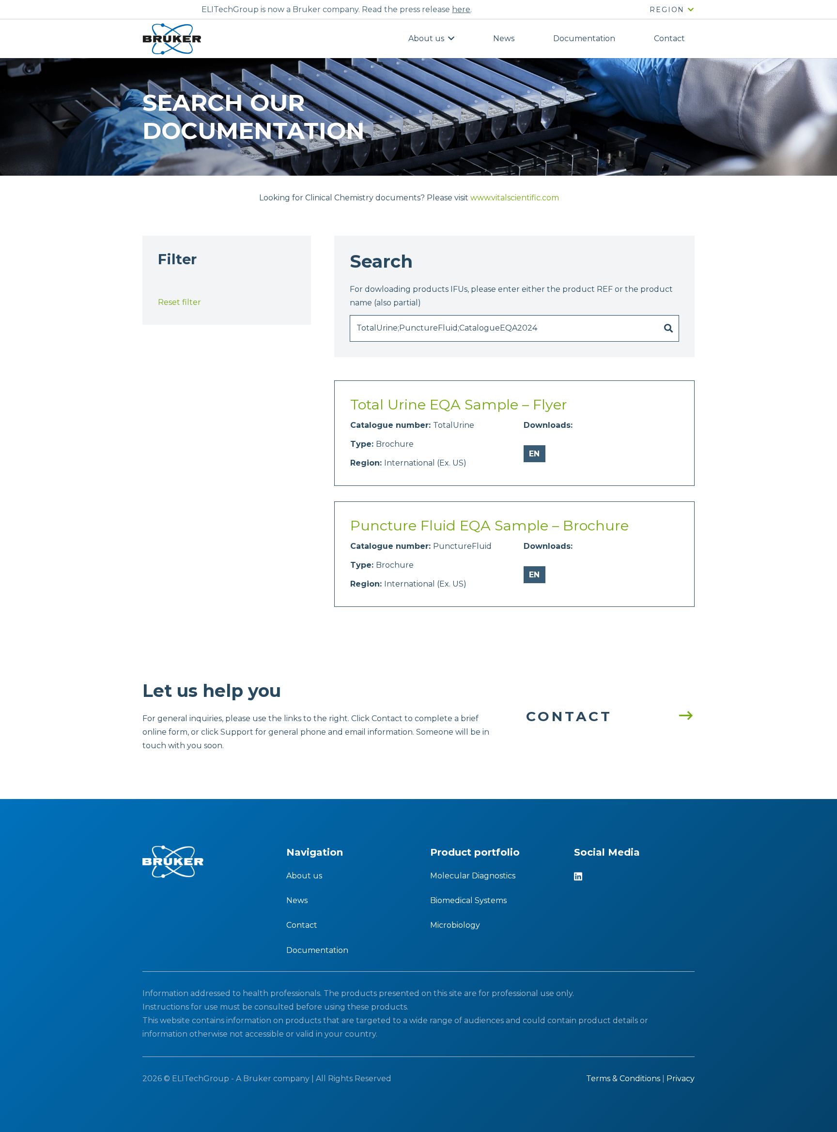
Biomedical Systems (468, 900)
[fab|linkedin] (578, 877)
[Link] (171, 39)
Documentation (317, 950)
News (297, 900)
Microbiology (455, 925)
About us (304, 875)
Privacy (680, 1078)
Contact (301, 925)
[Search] (668, 328)
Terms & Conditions (623, 1078)
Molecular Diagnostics (472, 875)
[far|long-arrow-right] (681, 716)
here (461, 9)
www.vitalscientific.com (514, 197)
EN (534, 453)
